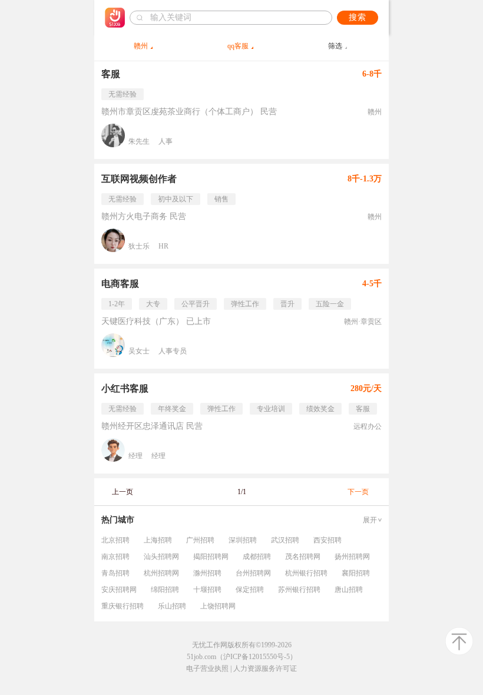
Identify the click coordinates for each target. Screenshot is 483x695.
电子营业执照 (207, 668)
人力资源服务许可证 (265, 668)
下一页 (358, 492)
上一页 (122, 492)
